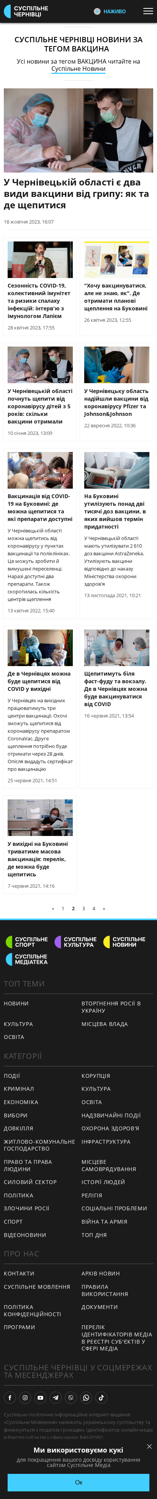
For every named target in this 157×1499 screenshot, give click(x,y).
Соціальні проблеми (114, 1208)
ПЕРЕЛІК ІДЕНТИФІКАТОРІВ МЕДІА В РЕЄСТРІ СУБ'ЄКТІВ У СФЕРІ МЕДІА (117, 1337)
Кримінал (19, 1088)
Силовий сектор (30, 1182)
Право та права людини (28, 1165)
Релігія (92, 1195)
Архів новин (101, 1273)
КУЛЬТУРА (18, 1024)
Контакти (19, 1273)
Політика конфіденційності (32, 1310)
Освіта (92, 1102)
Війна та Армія (105, 1221)
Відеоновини (25, 1235)
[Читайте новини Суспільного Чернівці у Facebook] (10, 1398)
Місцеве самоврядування (109, 1165)
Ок (78, 1482)
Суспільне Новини (78, 68)
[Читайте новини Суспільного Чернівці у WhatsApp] (86, 1398)
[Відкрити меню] (150, 11)
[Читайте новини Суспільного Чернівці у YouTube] (40, 1398)
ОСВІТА (14, 1036)
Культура (96, 1088)
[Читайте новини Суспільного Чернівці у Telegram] (56, 1398)
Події (12, 1075)
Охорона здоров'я (110, 1128)
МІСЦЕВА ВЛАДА (105, 1024)
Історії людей (103, 1182)
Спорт (13, 1221)
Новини (16, 1003)
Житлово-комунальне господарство (39, 1145)
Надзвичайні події (111, 1115)
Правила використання (105, 1290)
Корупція (96, 1075)
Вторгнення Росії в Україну (111, 1007)
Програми (19, 1327)
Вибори (16, 1115)
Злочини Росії (27, 1208)
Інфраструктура (106, 1141)
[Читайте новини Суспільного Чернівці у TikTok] (101, 1398)
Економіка (21, 1102)
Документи (100, 1306)
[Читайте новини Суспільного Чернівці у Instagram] (25, 1398)
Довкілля (19, 1128)
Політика (19, 1195)
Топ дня (94, 1235)
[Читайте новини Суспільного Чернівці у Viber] (71, 1398)
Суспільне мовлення (37, 1286)
